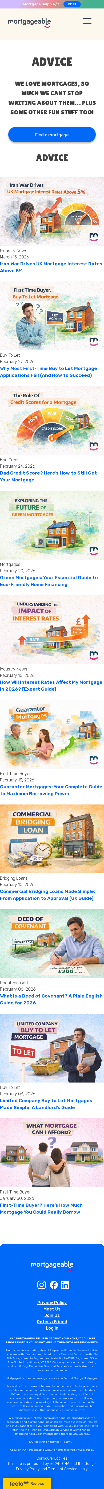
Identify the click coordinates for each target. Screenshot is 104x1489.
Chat (72, 4)
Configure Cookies (52, 1458)
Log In (52, 1328)
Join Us (52, 1315)
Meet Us (52, 1309)
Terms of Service (62, 1469)
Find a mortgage (52, 134)
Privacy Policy (52, 1302)
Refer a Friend (52, 1321)
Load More (52, 1231)
